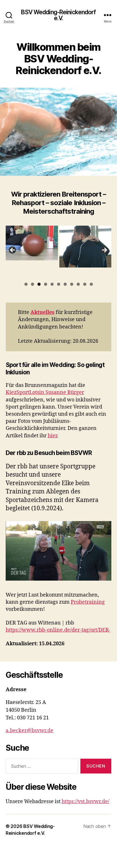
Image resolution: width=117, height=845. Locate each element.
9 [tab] (78, 284)
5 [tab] (52, 284)
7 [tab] (65, 284)
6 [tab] (58, 284)
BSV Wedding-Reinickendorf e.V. (58, 15)
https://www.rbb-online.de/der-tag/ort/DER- (58, 630)
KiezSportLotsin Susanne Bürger (45, 392)
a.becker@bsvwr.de (29, 730)
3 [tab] (39, 284)
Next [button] (104, 250)
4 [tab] (45, 284)
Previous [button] (13, 250)
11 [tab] (91, 284)
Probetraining (88, 602)
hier (52, 435)
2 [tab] (32, 284)
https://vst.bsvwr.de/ (85, 801)
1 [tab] (26, 284)
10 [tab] (84, 284)
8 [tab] (71, 284)
